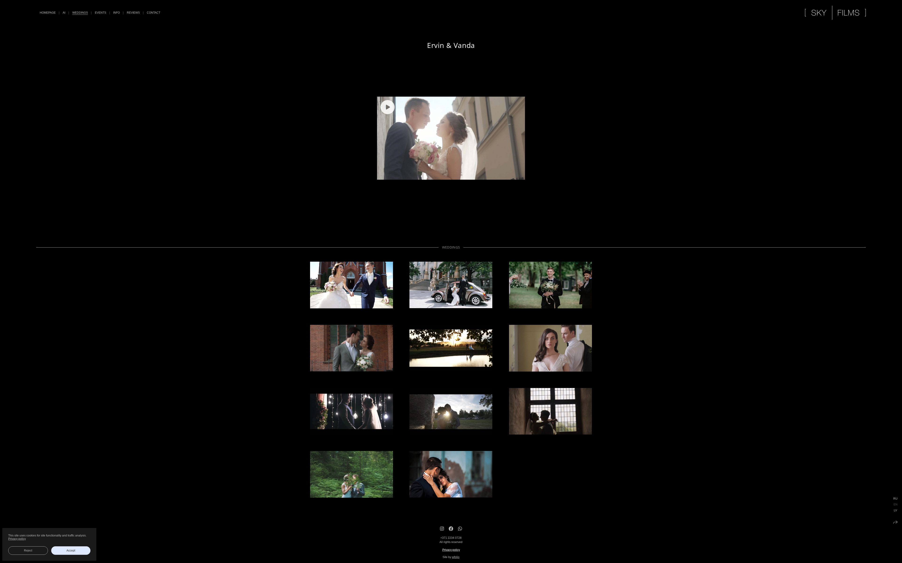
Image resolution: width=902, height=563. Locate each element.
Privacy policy (451, 549)
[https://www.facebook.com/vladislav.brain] (451, 528)
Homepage (48, 12)
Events (100, 12)
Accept (70, 550)
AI (64, 12)
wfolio (455, 557)
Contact (153, 12)
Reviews (133, 12)
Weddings (80, 12)
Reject (28, 550)
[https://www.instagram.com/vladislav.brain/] (442, 528)
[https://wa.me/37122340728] (460, 528)
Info (116, 12)
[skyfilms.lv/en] (835, 13)
